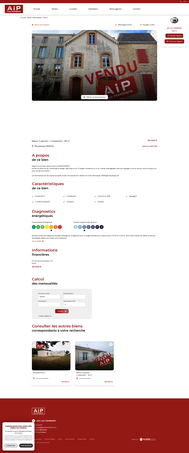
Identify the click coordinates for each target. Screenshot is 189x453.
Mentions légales (50, 439)
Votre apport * (42, 301)
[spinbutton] (74, 304)
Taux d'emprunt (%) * (69, 301)
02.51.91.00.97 (37, 425)
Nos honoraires (69, 439)
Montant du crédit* (44, 293)
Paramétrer (11, 445)
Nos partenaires (37, 439)
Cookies (92, 439)
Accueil (23, 17)
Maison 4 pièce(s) (84, 374)
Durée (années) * (68, 293)
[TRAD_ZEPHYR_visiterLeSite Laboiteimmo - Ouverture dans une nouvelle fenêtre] (147, 439)
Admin (60, 439)
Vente (29, 17)
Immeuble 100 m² (39, 373)
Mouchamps (37, 17)
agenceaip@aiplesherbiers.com (44, 427)
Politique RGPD (82, 439)
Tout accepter (26, 445)
